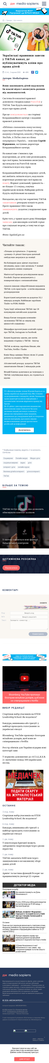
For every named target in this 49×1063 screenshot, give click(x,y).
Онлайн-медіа (21, 458)
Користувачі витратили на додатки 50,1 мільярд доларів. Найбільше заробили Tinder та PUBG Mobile (23, 300)
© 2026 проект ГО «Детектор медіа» (15, 1009)
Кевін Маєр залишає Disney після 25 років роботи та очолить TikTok (23, 356)
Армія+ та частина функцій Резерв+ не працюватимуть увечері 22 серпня (23, 875)
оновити (43, 603)
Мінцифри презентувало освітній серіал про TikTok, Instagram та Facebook (23, 331)
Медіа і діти (35, 458)
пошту (6, 182)
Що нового (18, 20)
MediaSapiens (20, 78)
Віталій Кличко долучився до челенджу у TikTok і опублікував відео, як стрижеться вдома (24, 374)
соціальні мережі (11, 463)
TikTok (6, 476)
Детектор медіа (24, 885)
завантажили (9, 202)
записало (7, 221)
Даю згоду (24, 1059)
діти (29, 463)
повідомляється (19, 114)
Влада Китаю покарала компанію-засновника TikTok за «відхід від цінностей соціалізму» (20, 320)
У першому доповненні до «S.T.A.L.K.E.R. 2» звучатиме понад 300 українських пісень (24, 759)
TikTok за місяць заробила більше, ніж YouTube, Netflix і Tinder (22, 348)
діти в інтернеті (33, 471)
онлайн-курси (23, 467)
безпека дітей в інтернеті (14, 471)
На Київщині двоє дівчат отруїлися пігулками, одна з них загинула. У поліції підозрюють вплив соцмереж (23, 265)
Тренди (9, 20)
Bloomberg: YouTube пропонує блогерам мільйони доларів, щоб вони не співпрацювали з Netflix (24, 738)
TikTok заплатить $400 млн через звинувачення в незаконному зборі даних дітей (21, 860)
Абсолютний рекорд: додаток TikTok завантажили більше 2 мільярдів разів (22, 365)
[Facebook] (32, 72)
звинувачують (10, 209)
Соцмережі (8, 458)
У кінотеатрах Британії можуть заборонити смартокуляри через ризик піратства (23, 845)
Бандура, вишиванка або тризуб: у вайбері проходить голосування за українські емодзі (21, 726)
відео (23, 463)
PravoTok (35, 101)
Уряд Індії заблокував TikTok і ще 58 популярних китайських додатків (21, 310)
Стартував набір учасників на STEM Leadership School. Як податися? (21, 715)
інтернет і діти (9, 467)
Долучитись (24, 430)
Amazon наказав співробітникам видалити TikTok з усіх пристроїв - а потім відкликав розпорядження (24, 289)
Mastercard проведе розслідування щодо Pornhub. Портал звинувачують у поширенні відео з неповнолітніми (23, 277)
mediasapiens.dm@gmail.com (17, 1011)
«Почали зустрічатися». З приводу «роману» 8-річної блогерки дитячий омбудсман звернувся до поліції (22, 254)
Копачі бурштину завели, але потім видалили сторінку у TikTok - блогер (21, 339)
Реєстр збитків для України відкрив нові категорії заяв (24, 749)
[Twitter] (36, 72)
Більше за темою (16, 485)
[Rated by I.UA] (18, 1031)
